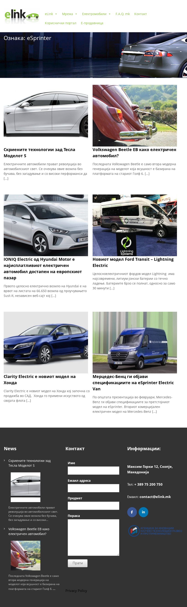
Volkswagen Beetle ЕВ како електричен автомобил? (28, 531)
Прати (78, 563)
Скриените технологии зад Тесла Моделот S (29, 463)
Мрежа (67, 14)
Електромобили (94, 14)
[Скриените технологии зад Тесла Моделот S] (25, 487)
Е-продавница (92, 23)
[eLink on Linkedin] (143, 512)
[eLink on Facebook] (132, 512)
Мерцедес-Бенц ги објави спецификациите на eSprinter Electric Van (133, 382)
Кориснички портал (60, 23)
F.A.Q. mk (123, 14)
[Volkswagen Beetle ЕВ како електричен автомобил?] (25, 555)
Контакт (140, 14)
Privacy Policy (76, 590)
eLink (49, 14)
